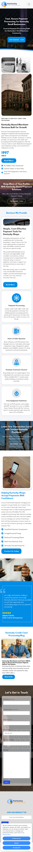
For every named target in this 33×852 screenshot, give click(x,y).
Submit (7, 782)
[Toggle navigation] (29, 4)
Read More (9, 677)
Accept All (16, 847)
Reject (16, 843)
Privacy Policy (6, 834)
